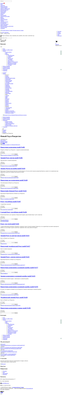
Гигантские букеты (4, 24)
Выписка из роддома (12, 62)
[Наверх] (1, 394)
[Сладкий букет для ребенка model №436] (6, 209)
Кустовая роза (3, 22)
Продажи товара (3, 142)
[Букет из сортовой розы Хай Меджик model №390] (11, 347)
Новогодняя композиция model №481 (12, 147)
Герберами (7, 85)
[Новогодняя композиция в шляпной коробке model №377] (12, 265)
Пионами (7, 77)
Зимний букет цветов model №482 (11, 158)
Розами (6, 75)
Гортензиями (8, 93)
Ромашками (7, 86)
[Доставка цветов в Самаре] (3, 363)
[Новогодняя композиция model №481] (10, 144)
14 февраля (10, 56)
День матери (10, 58)
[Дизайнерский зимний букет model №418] (9, 294)
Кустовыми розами (9, 83)
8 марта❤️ (2, 3)
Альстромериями (8, 91)
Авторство (5, 69)
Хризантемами (8, 81)
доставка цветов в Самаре (18, 387)
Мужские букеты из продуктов (6, 26)
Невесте (7, 102)
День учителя (10, 60)
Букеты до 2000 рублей (7, 49)
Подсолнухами (8, 87)
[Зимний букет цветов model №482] (9, 155)
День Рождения (11, 55)
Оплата (58, 32)
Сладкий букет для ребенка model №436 (13, 212)
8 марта (9, 57)
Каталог (3, 41)
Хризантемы (3, 12)
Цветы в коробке (3, 6)
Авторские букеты (4, 21)
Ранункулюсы (3, 15)
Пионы (1, 14)
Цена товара (3, 140)
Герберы (2, 20)
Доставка (59, 31)
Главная (4, 72)
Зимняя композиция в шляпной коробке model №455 (17, 276)
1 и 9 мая (9, 65)
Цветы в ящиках (3, 25)
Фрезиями (7, 90)
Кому (6, 53)
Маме (6, 96)
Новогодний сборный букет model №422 (13, 191)
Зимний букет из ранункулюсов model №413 (14, 235)
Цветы (4, 51)
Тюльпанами (8, 79)
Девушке (7, 95)
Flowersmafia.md (29, 388)
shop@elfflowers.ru (5, 383)
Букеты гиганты (8, 121)
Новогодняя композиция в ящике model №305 (15, 308)
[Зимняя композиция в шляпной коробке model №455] (4, 273)
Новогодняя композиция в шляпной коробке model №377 (19, 267)
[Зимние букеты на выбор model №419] (8, 165)
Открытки (2, 28)
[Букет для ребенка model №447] (7, 198)
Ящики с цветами (9, 122)
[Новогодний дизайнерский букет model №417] (3, 243)
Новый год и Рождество (13, 61)
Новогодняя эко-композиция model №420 (13, 180)
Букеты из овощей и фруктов (11, 125)
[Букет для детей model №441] (31, 221)
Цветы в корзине (3, 19)
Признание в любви (12, 64)
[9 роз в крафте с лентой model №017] (8, 354)
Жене (6, 97)
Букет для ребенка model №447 (10, 201)
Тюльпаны (2, 5)
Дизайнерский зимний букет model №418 (13, 297)
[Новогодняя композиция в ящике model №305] (10, 305)
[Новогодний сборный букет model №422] (9, 188)
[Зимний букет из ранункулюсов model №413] (10, 233)
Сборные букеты (3, 7)
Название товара (3, 141)
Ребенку (7, 104)
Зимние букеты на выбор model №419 (12, 168)
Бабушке (7, 101)
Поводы (7, 54)
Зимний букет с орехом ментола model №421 (14, 257)
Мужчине (7, 98)
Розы (1, 4)
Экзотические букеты (9, 123)
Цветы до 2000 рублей (5, 8)
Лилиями (7, 89)
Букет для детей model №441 (9, 224)
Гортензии (2, 13)
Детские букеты (3, 27)
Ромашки (2, 18)
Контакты (59, 35)
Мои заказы (5, 373)
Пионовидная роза (4, 9)
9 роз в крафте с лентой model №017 (7, 355)
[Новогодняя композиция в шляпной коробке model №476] (12, 284)
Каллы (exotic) (3, 10)
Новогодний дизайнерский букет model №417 (15, 246)
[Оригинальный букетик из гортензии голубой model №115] (2, 344)
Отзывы (59, 33)
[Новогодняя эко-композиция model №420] (9, 177)
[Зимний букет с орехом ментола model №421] (10, 254)
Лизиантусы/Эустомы (5, 16)
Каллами (7, 84)
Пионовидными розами (10, 78)
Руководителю (8, 103)
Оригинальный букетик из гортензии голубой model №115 (12, 345)
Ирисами (7, 92)
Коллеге (7, 99)
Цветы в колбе (8, 124)
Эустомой (7, 82)
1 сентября (10, 59)
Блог (58, 34)
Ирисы (1, 17)
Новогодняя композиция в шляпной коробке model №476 (19, 287)
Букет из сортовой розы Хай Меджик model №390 (10, 348)
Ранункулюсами (8, 80)
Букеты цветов (8, 52)
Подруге (7, 105)
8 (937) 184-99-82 (5, 32)
